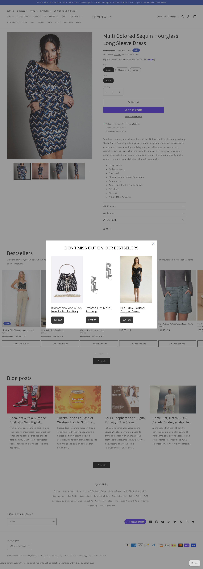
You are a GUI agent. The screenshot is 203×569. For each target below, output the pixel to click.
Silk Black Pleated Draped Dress (132, 309)
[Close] (153, 243)
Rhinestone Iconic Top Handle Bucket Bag (66, 309)
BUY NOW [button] (58, 320)
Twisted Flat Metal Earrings (98, 309)
